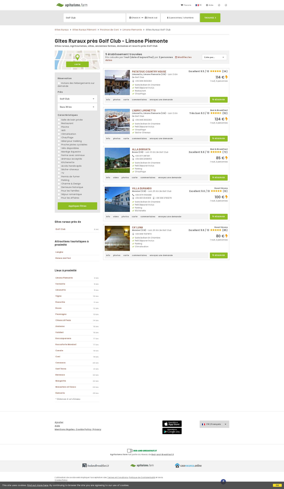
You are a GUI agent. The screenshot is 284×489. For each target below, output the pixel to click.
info (108, 99)
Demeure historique (72, 187)
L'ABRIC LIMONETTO (144, 110)
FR (200, 5)
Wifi (63, 130)
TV (62, 173)
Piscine (65, 126)
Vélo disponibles (70, 148)
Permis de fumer (70, 176)
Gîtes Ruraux (62, 29)
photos (116, 99)
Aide (211, 5)
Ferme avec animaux (73, 155)
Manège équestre (71, 151)
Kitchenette (67, 162)
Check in (135, 17)
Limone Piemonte (132, 29)
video (116, 177)
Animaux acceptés (71, 158)
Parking (65, 180)
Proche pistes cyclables (74, 144)
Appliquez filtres (77, 206)
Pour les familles (70, 190)
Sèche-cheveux (70, 169)
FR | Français (213, 424)
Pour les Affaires (70, 197)
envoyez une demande (161, 99)
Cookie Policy (61, 480)
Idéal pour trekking (71, 141)
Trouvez (209, 17)
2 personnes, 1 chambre (181, 17)
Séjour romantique (71, 194)
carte (77, 64)
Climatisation (68, 133)
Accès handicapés (71, 165)
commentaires (139, 99)
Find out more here (37, 485)
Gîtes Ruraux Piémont (84, 29)
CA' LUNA (137, 227)
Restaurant (67, 123)
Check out (152, 17)
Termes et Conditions (117, 477)
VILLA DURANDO (142, 188)
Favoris (187, 5)
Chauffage (67, 137)
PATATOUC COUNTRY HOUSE (149, 71)
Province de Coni (109, 29)
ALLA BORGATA (141, 149)
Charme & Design (71, 183)
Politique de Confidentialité (142, 477)
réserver (220, 99)
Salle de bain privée (72, 119)
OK (277, 485)
